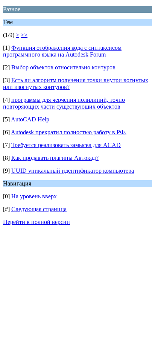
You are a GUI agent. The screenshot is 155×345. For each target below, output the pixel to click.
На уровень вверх (34, 196)
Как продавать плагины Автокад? (55, 158)
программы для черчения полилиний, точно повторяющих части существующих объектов (64, 103)
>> (24, 35)
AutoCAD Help (30, 119)
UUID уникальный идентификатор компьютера (72, 170)
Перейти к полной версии (36, 222)
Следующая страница (39, 209)
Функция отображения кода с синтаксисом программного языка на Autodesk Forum (62, 51)
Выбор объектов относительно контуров (63, 67)
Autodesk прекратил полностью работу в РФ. (68, 132)
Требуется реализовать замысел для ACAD (66, 145)
